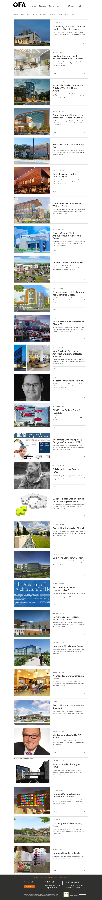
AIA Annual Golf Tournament (40, 14)
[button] (61, 6)
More (73, 14)
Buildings (52, 14)
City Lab (60, 14)
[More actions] (85, 23)
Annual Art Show (25, 14)
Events (67, 14)
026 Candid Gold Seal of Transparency (78, 894)
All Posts (16, 14)
